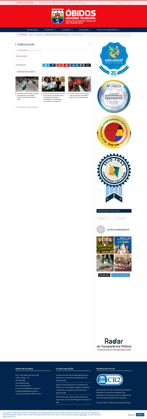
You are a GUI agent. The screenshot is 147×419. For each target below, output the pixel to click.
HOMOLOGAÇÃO (21, 56)
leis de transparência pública (105, 398)
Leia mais (83, 415)
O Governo (66, 30)
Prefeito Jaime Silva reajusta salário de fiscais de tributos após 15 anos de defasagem (79, 95)
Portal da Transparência (107, 30)
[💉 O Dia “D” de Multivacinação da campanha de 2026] (123, 245)
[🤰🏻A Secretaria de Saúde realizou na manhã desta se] (123, 263)
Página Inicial (32, 30)
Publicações (84, 30)
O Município (49, 30)
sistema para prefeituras (123, 390)
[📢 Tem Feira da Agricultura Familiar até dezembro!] (105, 245)
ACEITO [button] (140, 415)
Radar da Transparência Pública (120, 403)
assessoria (111, 392)
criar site (109, 390)
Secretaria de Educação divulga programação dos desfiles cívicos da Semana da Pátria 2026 (27, 96)
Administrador (23, 50)
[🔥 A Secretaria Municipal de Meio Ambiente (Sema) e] (105, 263)
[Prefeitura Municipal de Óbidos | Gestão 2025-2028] (73, 15)
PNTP (105, 403)
